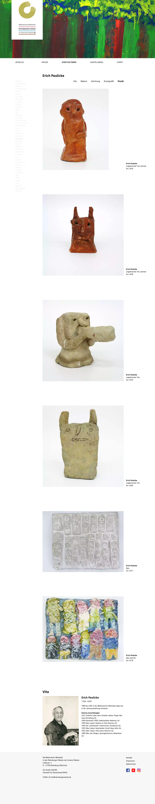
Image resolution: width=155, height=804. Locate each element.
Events (120, 62)
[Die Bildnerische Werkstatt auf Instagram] (139, 770)
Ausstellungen (96, 62)
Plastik (121, 81)
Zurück (3, 27)
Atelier (45, 62)
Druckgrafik (109, 81)
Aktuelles (19, 62)
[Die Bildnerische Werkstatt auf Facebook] (129, 770)
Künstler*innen (69, 62)
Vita (75, 81)
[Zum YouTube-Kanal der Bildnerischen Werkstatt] (134, 770)
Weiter (151, 27)
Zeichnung (95, 81)
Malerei (84, 81)
